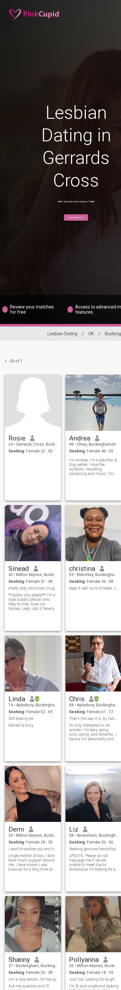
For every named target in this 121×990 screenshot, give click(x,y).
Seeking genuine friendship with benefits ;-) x (93, 849)
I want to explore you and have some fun (33, 849)
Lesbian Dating (62, 333)
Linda (16, 699)
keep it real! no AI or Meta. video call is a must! (93, 588)
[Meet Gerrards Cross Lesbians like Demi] (33, 794)
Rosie (16, 438)
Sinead (18, 568)
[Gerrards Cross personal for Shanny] (33, 924)
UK (91, 333)
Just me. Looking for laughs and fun (93, 979)
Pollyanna (84, 960)
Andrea (79, 438)
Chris (77, 699)
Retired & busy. (21, 725)
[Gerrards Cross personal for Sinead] (33, 533)
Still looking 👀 (21, 718)
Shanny (19, 960)
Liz (73, 829)
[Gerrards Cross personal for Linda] (33, 663)
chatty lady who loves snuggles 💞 (33, 588)
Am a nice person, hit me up (32, 979)
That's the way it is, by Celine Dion (93, 718)
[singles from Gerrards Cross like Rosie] (33, 403)
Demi (16, 829)
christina (82, 568)
